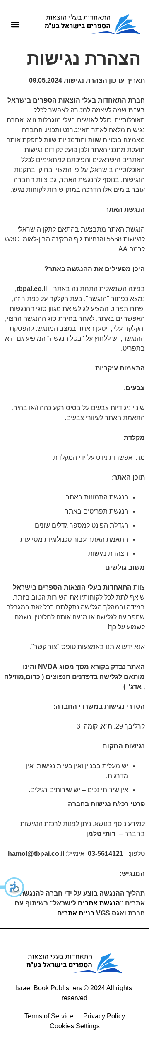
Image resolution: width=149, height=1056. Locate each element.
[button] (12, 887)
